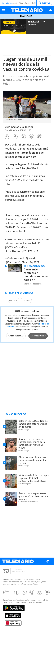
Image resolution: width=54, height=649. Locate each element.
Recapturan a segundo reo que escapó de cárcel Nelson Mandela (33, 496)
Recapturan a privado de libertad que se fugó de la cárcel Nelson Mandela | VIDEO (31, 443)
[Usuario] (50, 10)
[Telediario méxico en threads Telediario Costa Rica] (39, 592)
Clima (21, 3)
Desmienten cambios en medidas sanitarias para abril (36, 274)
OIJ (15, 3)
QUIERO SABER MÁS (16, 336)
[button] (7, 136)
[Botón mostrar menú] (3, 10)
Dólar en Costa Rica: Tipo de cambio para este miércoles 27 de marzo (33, 424)
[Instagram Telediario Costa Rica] (31, 592)
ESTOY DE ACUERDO (38, 336)
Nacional (27, 16)
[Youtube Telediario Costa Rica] (47, 592)
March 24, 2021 (30, 262)
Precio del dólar (31, 3)
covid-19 (26, 300)
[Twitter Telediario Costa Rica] (24, 592)
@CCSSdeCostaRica (16, 247)
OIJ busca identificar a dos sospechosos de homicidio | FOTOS (32, 460)
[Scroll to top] (48, 561)
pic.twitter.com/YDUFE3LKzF (21, 251)
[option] (27, 107)
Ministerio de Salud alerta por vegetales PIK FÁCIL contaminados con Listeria (33, 478)
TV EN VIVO (46, 3)
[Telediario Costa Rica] (27, 10)
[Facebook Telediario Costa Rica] (16, 592)
